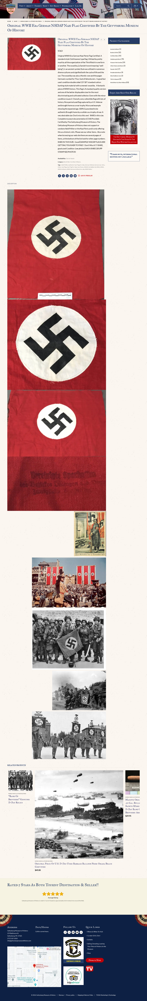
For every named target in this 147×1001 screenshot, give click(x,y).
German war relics (99, 165)
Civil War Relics (114, 56)
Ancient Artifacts (114, 49)
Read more (29, 774)
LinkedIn (67, 176)
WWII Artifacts (62, 169)
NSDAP (86, 167)
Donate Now (95, 960)
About (29, 6)
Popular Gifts (113, 69)
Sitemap (61, 995)
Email (75, 176)
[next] (104, 39)
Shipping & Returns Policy (85, 995)
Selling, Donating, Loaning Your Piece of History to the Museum (96, 946)
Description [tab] (12, 184)
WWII (102, 167)
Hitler (59, 167)
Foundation (67, 6)
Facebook (59, 176)
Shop (45, 6)
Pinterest (71, 176)
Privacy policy (70, 995)
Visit (21, 6)
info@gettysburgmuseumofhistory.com (19, 941)
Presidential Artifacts (115, 72)
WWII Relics (88, 169)
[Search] (128, 6)
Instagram (81, 932)
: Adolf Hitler (64, 165)
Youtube (77, 932)
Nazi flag (64, 167)
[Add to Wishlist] (31, 794)
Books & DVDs (114, 52)
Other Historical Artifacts (116, 66)
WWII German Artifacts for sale (75, 169)
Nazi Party (80, 167)
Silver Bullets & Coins (115, 76)
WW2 (98, 167)
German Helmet (89, 165)
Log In (78, 6)
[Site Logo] (10, 8)
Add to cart (120, 774)
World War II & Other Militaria (72, 162)
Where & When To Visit (95, 932)
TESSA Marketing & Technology (106, 995)
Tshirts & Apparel (114, 79)
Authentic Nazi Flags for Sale (76, 165)
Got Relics (54, 6)
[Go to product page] (20, 780)
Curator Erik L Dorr (93, 936)
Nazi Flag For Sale (72, 167)
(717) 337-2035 (12, 938)
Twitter (63, 176)
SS (89, 167)
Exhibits (38, 6)
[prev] (101, 39)
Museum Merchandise (116, 62)
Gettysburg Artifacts (115, 59)
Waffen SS (93, 167)
